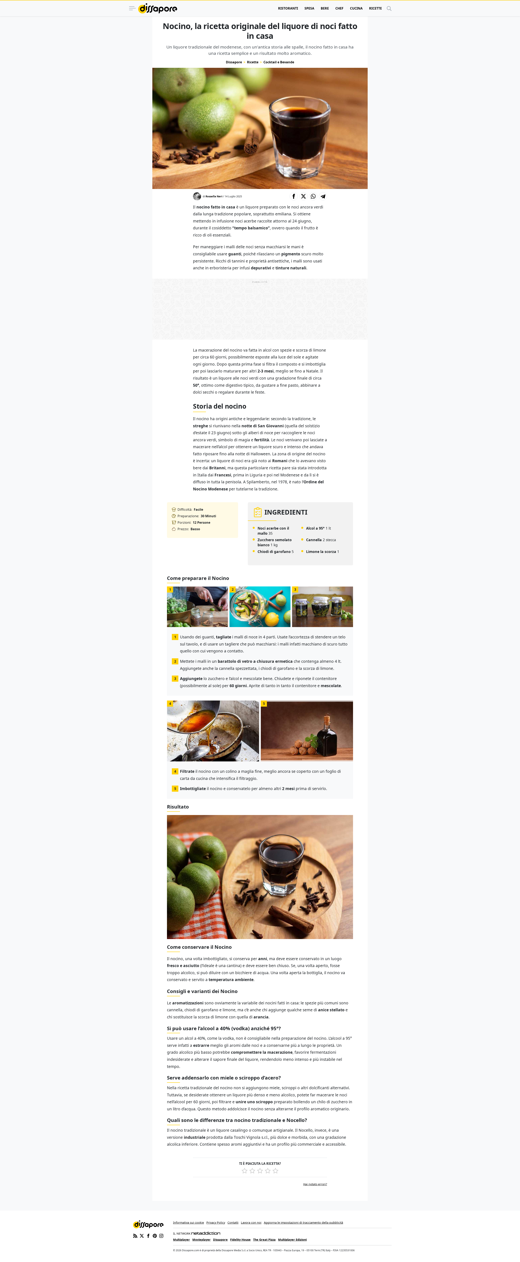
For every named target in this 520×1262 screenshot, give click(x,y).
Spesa (309, 8)
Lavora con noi (251, 1222)
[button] (294, 196)
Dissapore (234, 62)
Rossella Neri (214, 196)
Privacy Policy (215, 1222)
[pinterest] (155, 1235)
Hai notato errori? (315, 1184)
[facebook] (148, 1235)
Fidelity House (240, 1239)
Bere (325, 8)
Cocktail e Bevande (278, 62)
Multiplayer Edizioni (292, 1239)
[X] (142, 1235)
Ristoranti (288, 8)
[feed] (135, 1235)
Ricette (375, 8)
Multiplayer (181, 1239)
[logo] (157, 8)
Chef (339, 8)
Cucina (356, 8)
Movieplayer (201, 1239)
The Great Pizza (264, 1239)
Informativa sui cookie (188, 1222)
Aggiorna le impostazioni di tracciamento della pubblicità (303, 1222)
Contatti (233, 1222)
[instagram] (161, 1235)
